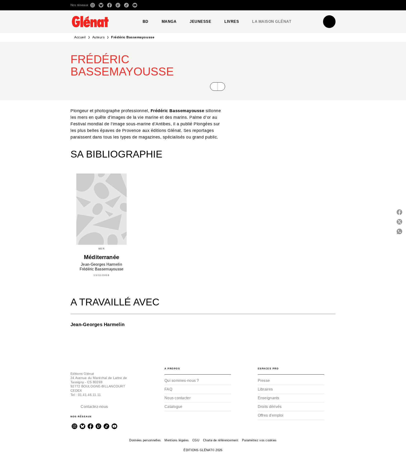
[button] (269, 5)
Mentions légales (176, 440)
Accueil (80, 37)
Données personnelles (145, 440)
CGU (195, 440)
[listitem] (92, 5)
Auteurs (98, 37)
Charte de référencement (220, 440)
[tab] (145, 21)
